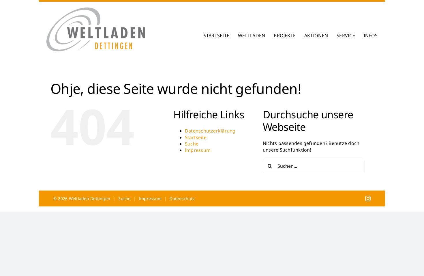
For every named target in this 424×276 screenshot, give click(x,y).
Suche (191, 144)
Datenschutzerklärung (210, 131)
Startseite (196, 137)
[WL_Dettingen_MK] (95, 10)
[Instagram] (368, 198)
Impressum (198, 150)
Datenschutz (182, 198)
